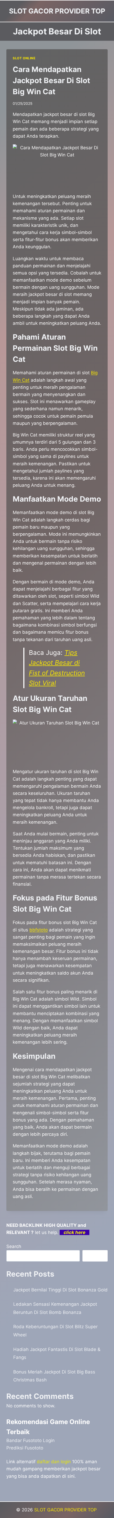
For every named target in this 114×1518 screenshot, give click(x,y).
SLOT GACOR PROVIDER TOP (66, 1509)
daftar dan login (54, 1461)
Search (13, 1246)
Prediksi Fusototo (24, 1448)
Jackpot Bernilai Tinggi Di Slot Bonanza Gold (60, 1289)
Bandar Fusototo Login (30, 1440)
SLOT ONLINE (24, 58)
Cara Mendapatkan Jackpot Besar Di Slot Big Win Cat (51, 80)
